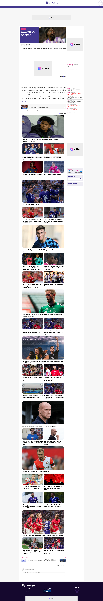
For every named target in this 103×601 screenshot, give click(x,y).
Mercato (53, 6)
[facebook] (22, 45)
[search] (80, 179)
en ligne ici (23, 101)
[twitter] (24, 45)
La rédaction (28, 591)
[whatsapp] (27, 45)
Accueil (40, 6)
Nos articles (46, 6)
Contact (28, 588)
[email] (29, 45)
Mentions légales (28, 593)
